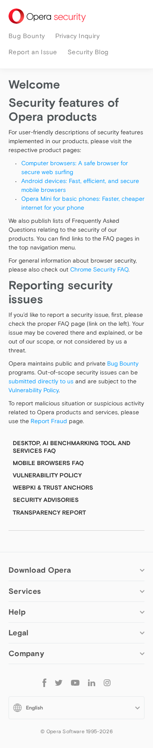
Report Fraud (49, 421)
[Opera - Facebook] (44, 682)
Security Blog (88, 51)
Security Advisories (46, 499)
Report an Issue (32, 51)
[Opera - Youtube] (75, 682)
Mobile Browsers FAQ (48, 463)
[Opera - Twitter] (59, 682)
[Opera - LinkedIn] (91, 682)
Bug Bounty (26, 35)
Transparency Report (49, 512)
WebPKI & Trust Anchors (53, 487)
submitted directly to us (41, 381)
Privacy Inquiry (77, 35)
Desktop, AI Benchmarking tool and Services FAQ (71, 447)
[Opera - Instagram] (107, 682)
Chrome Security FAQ (99, 269)
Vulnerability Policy (33, 390)
